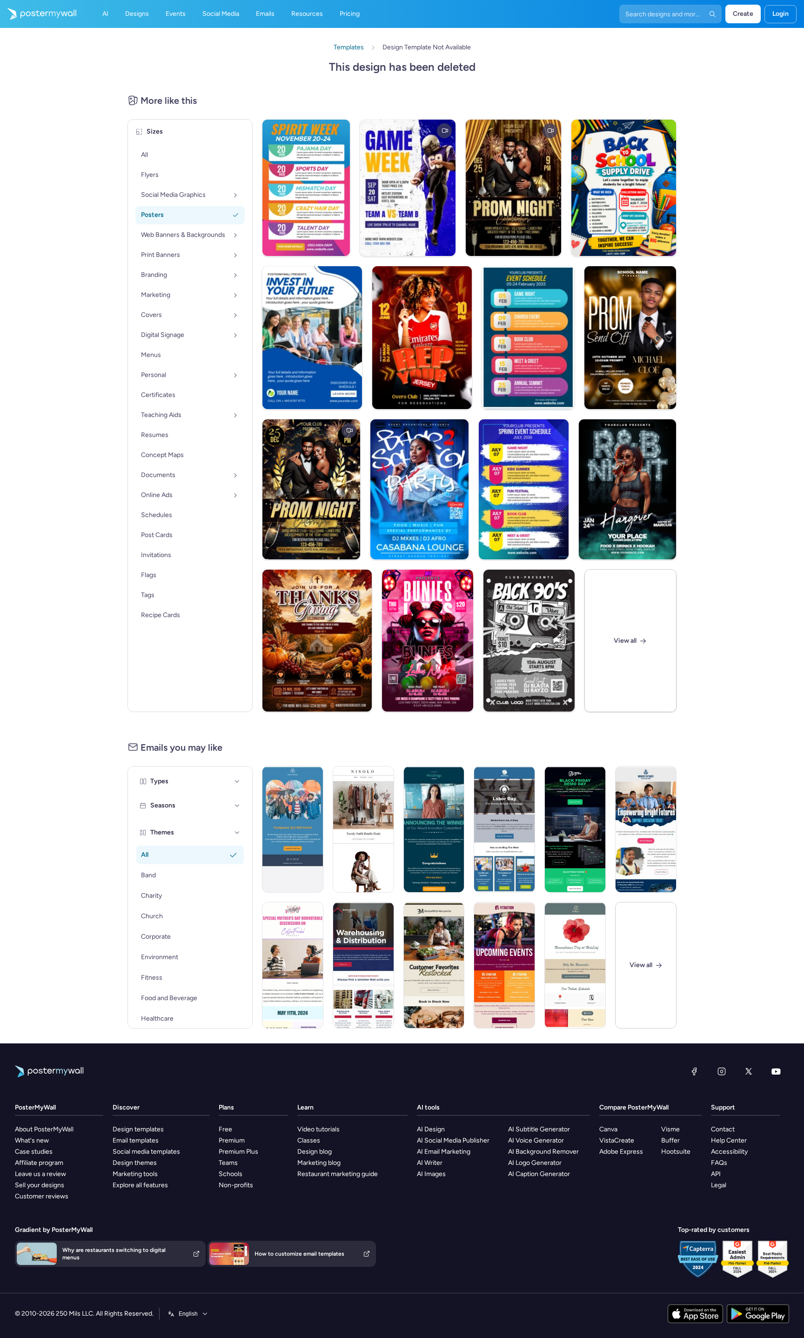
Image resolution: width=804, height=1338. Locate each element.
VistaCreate (616, 1140)
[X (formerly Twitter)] (748, 1071)
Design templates (138, 1129)
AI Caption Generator (539, 1174)
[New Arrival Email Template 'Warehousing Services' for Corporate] (363, 965)
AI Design (431, 1129)
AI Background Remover (543, 1152)
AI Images (431, 1174)
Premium (232, 1140)
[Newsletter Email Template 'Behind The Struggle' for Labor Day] (504, 829)
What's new (32, 1140)
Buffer (670, 1140)
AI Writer (429, 1163)
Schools (230, 1174)
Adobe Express (621, 1152)
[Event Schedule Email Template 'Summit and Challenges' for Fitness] (504, 965)
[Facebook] (694, 1071)
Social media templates (146, 1152)
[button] (237, 781)
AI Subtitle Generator (539, 1129)
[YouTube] (776, 1071)
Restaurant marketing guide (337, 1174)
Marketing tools (135, 1174)
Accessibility (729, 1152)
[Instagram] (721, 1071)
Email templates (136, 1140)
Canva (608, 1129)
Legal (718, 1185)
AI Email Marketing (443, 1152)
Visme (670, 1129)
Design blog (314, 1152)
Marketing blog (319, 1163)
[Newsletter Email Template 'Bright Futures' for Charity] (646, 829)
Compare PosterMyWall (634, 1107)
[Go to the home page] (38, 14)
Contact (723, 1129)
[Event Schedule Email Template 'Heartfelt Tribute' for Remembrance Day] (575, 965)
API (716, 1174)
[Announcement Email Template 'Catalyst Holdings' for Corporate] (434, 829)
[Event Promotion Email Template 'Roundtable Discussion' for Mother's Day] (292, 965)
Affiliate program (39, 1163)
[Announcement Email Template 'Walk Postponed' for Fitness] (292, 829)
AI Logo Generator (535, 1163)
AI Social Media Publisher (453, 1140)
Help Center (729, 1140)
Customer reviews (41, 1196)
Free (225, 1129)
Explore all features (140, 1185)
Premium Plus (238, 1152)
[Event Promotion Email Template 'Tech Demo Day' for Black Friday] (575, 829)
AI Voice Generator (536, 1140)
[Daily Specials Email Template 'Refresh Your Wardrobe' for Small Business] (363, 829)
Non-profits (236, 1185)
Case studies (34, 1152)
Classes (308, 1140)
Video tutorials (318, 1129)
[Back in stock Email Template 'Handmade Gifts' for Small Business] (434, 965)
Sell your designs (39, 1185)
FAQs (719, 1163)
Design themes (135, 1163)
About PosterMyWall (44, 1129)
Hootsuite (675, 1152)
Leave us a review (40, 1174)
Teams (228, 1163)
